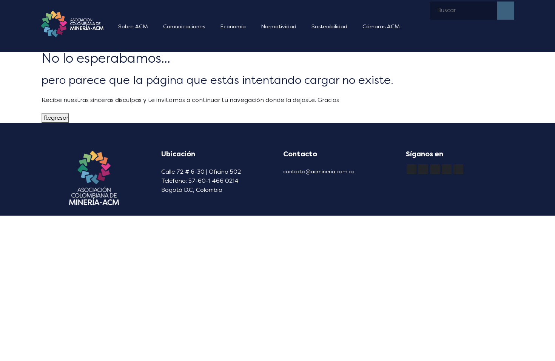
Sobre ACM (133, 26)
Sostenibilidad (329, 26)
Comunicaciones (184, 26)
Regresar (55, 117)
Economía (233, 26)
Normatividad (278, 26)
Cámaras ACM (381, 26)
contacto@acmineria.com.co (319, 171)
